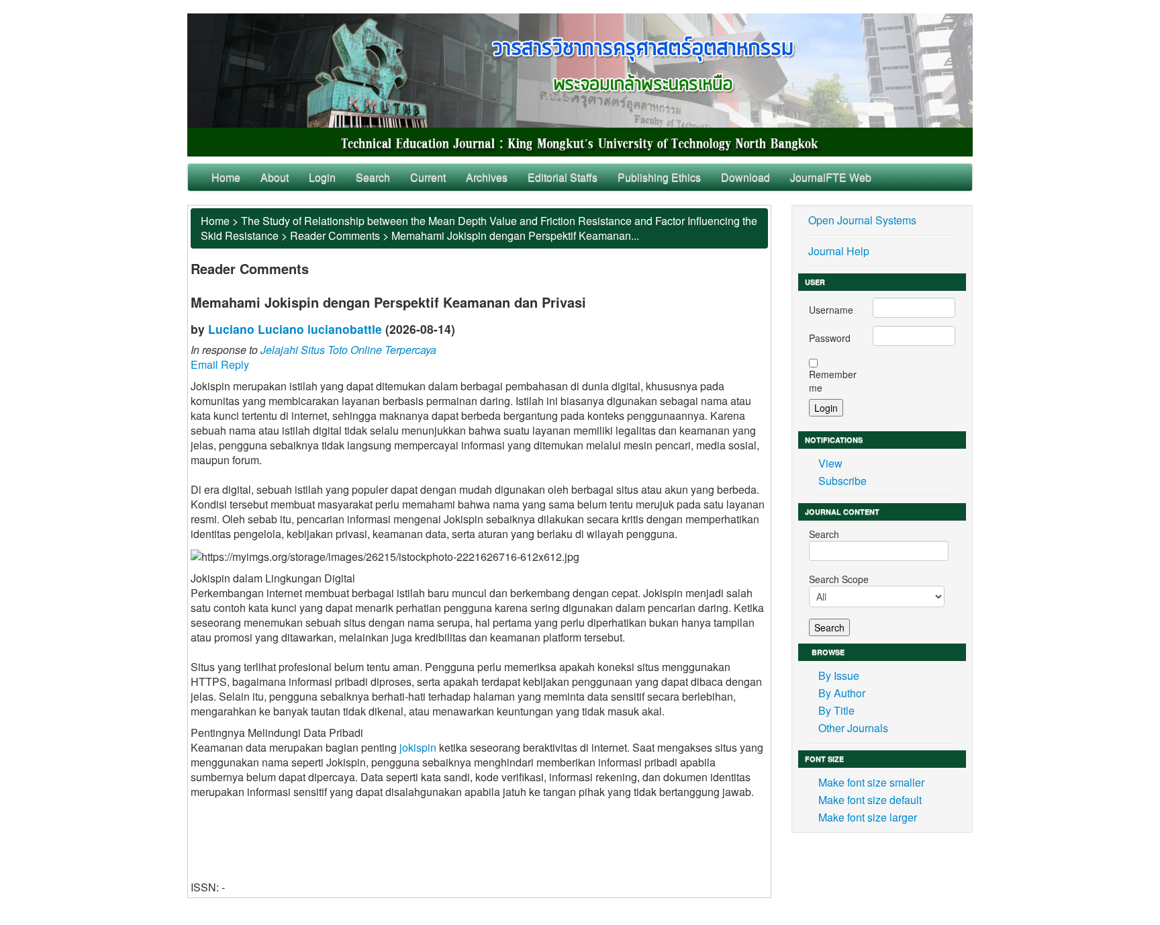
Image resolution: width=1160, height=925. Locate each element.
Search (373, 177)
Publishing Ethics (659, 177)
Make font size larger (867, 817)
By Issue (838, 675)
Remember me (833, 380)
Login (322, 177)
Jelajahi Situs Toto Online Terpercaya (348, 349)
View (830, 463)
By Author (841, 693)
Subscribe (842, 480)
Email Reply (220, 364)
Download (745, 177)
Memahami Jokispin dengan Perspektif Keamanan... (515, 235)
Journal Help (838, 251)
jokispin (417, 747)
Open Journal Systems (862, 220)
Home (225, 177)
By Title (836, 710)
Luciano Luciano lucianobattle (295, 328)
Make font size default (870, 799)
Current (428, 177)
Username (831, 309)
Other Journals (853, 728)
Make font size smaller (871, 782)
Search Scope (839, 579)
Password (830, 338)
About (274, 177)
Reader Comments (335, 235)
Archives (487, 177)
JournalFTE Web (830, 177)
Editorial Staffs (562, 177)
